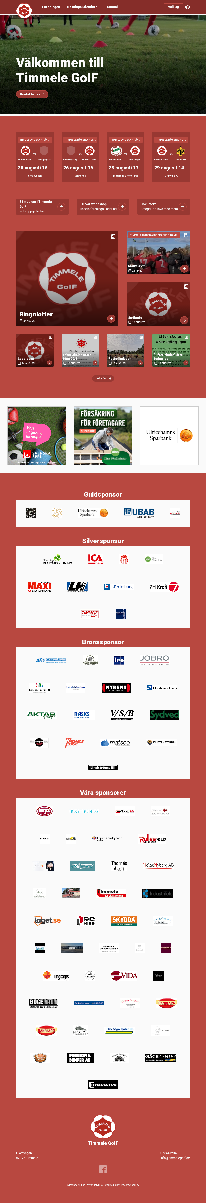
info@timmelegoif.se (175, 1158)
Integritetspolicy (130, 1185)
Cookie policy (112, 1185)
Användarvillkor (94, 1185)
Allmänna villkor (76, 1185)
